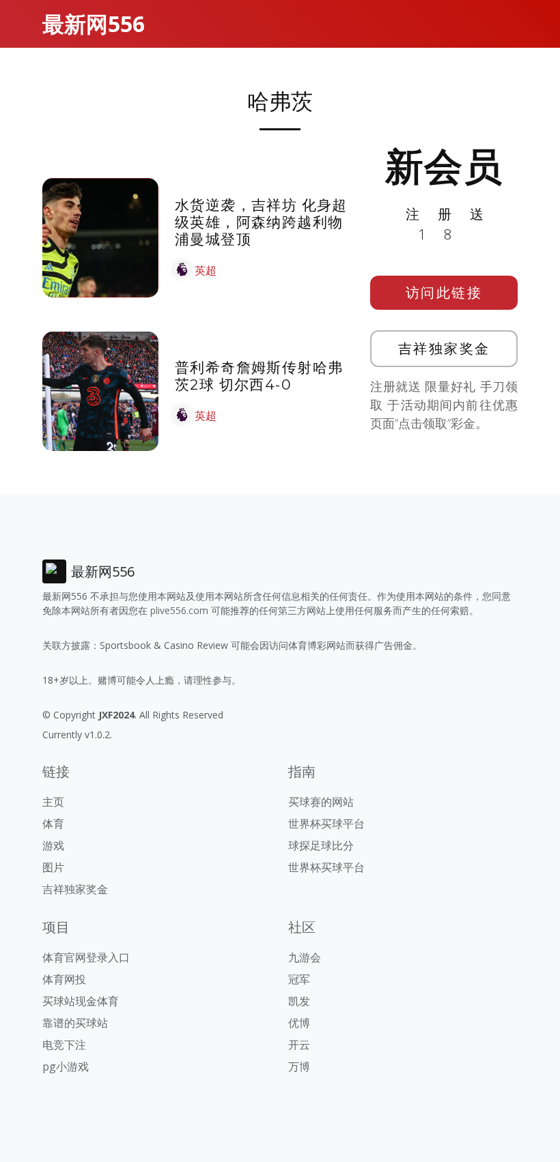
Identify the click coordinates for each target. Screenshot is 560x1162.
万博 (299, 1066)
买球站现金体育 (80, 1000)
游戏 (53, 845)
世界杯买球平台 (326, 823)
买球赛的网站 (321, 801)
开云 (299, 1044)
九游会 (304, 957)
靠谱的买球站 (75, 1022)
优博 (299, 1022)
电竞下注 (64, 1044)
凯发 (299, 1000)
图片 (53, 867)
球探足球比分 (321, 845)
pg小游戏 (65, 1066)
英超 (205, 270)
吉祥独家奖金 (444, 348)
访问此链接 (444, 292)
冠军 (299, 979)
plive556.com (179, 610)
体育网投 (64, 979)
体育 (53, 823)
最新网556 (93, 23)
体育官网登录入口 (86, 957)
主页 (53, 801)
